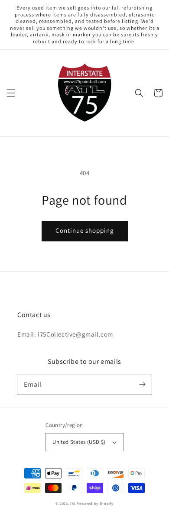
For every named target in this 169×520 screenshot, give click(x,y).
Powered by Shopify (95, 503)
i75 (73, 503)
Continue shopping (84, 230)
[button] (10, 93)
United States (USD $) (78, 442)
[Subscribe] (142, 384)
